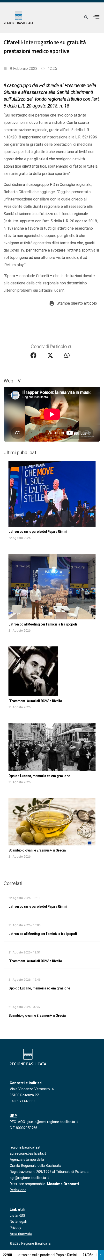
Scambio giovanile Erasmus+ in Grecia (37, 850)
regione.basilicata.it (25, 1147)
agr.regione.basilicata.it (28, 1153)
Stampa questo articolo (77, 303)
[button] (96, 17)
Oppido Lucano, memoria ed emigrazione (39, 776)
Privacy (15, 1227)
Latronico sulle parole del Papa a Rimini (37, 532)
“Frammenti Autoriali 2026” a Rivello (35, 701)
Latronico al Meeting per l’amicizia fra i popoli (42, 624)
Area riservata (21, 1234)
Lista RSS (17, 1215)
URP (13, 1116)
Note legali (18, 1221)
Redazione (18, 1190)
